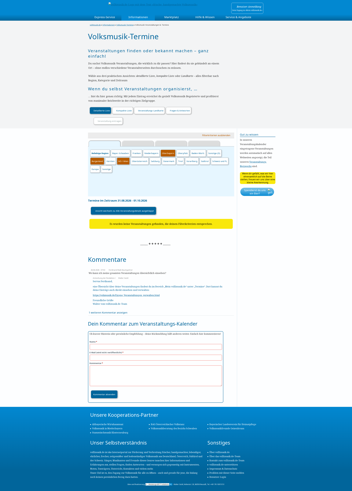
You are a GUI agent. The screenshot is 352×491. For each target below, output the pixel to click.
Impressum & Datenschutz (223, 468)
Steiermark (168, 161)
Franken (137, 153)
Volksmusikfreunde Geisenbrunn (226, 428)
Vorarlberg (191, 161)
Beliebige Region (100, 153)
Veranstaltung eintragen (109, 121)
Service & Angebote (238, 17)
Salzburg (155, 161)
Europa (95, 169)
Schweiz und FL (219, 161)
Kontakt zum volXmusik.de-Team (226, 460)
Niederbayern (151, 153)
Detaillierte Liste (102, 110)
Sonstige (106, 169)
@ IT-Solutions (160, 484)
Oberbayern (168, 153)
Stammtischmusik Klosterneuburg (110, 432)
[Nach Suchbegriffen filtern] (204, 144)
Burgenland (97, 161)
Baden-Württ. (198, 153)
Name (93, 341)
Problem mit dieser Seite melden (226, 472)
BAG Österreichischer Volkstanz (167, 424)
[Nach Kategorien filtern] (137, 144)
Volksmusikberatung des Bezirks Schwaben (174, 428)
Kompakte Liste (124, 110)
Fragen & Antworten (180, 110)
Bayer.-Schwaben (120, 153)
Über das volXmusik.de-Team (224, 456)
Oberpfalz (183, 153)
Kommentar (96, 363)
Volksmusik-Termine (124, 25)
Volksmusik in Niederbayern (107, 428)
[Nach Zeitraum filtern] (171, 144)
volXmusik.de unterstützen (223, 464)
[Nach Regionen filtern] (104, 143)
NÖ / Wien (123, 161)
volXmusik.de (95, 25)
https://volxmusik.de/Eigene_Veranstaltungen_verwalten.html (126, 295)
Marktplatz (171, 17)
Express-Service (104, 17)
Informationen (138, 17)
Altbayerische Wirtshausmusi (107, 424)
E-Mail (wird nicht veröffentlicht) (106, 352)
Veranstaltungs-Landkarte (150, 110)
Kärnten (111, 161)
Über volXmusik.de (219, 452)
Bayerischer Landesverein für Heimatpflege (232, 424)
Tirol (180, 161)
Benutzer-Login (217, 476)
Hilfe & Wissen (205, 17)
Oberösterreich (139, 161)
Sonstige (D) (214, 153)
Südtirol (205, 161)
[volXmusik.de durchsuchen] (259, 17)
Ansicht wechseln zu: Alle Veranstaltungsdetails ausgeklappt (124, 210)
